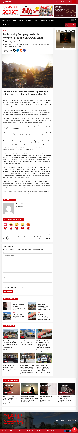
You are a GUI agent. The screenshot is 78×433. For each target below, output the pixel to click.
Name (5, 275)
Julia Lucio (6, 369)
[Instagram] (70, 431)
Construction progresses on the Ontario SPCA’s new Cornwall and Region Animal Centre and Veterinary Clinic (32, 306)
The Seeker (8, 44)
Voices (14, 20)
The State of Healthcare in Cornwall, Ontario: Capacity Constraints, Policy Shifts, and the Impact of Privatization (32, 316)
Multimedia (52, 20)
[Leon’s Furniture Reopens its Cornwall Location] (27, 334)
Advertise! (43, 20)
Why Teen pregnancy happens (7, 306)
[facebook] (65, 431)
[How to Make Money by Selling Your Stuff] (66, 389)
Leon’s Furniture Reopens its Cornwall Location (7, 316)
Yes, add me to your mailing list (13, 287)
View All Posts (22, 210)
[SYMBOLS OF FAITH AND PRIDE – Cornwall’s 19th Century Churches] (11, 389)
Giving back (22, 431)
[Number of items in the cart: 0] (74, 1)
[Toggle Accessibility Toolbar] (74, 429)
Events (35, 20)
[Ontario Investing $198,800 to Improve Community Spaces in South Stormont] (44, 358)
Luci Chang (61, 400)
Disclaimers (13, 431)
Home (3, 20)
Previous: (14, 237)
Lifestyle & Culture (9, 392)
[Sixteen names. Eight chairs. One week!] (10, 358)
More (19, 20)
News (8, 20)
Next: (43, 237)
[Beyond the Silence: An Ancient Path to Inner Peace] (29, 389)
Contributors (5, 431)
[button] (72, 20)
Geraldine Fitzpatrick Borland (29, 400)
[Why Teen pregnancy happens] (48, 389)
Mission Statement (32, 431)
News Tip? (72, 25)
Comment (6, 252)
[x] (67, 431)
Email (5, 281)
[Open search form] (75, 20)
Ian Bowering (7, 402)
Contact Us (6, 24)
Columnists (28, 20)
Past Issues (42, 431)
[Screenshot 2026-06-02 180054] (65, 11)
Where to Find (51, 431)
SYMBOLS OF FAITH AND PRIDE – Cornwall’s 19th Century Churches (10, 398)
